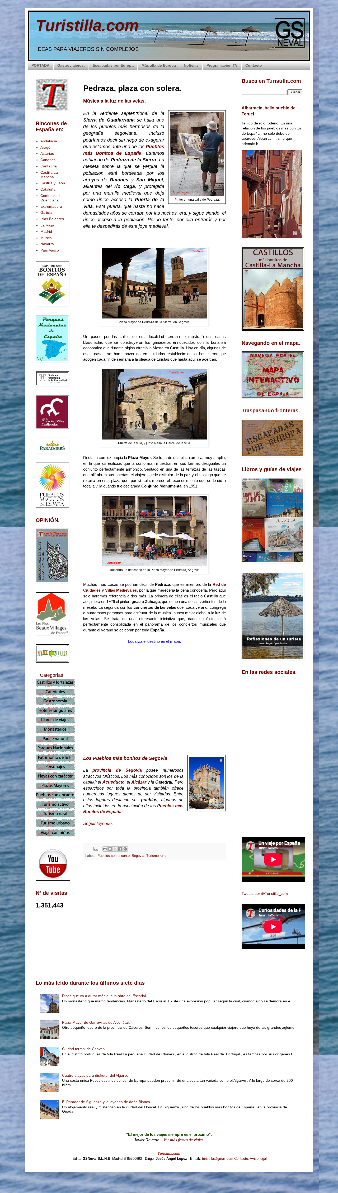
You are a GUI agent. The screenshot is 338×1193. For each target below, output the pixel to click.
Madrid (46, 231)
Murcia (46, 238)
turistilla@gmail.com (217, 1159)
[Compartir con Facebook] (120, 849)
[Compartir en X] (115, 849)
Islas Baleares (52, 219)
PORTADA (40, 65)
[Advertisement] (154, 911)
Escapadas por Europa (113, 65)
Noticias (191, 65)
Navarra (47, 244)
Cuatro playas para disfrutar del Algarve (95, 1075)
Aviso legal (258, 1159)
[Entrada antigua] (224, 957)
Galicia (46, 212)
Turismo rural (156, 856)
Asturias (47, 153)
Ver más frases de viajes (183, 1140)
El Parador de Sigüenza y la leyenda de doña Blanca (106, 1102)
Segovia (138, 856)
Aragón (46, 147)
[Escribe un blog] (110, 849)
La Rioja (47, 225)
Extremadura (51, 206)
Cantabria (48, 166)
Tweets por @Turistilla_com (265, 893)
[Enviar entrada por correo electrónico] (95, 849)
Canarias (47, 160)
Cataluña (47, 189)
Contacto (253, 65)
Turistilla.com (87, 25)
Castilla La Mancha (49, 174)
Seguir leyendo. (98, 823)
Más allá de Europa (159, 65)
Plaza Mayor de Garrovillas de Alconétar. (96, 1022)
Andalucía (48, 141)
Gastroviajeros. (71, 65)
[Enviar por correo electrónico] (105, 849)
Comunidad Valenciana (50, 198)
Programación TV (221, 65)
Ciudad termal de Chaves (83, 1049)
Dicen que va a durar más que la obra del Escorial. (104, 996)
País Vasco (49, 250)
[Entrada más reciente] (84, 957)
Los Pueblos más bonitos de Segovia (125, 758)
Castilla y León (52, 183)
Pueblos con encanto (113, 856)
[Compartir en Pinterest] (125, 849)
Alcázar (138, 782)
